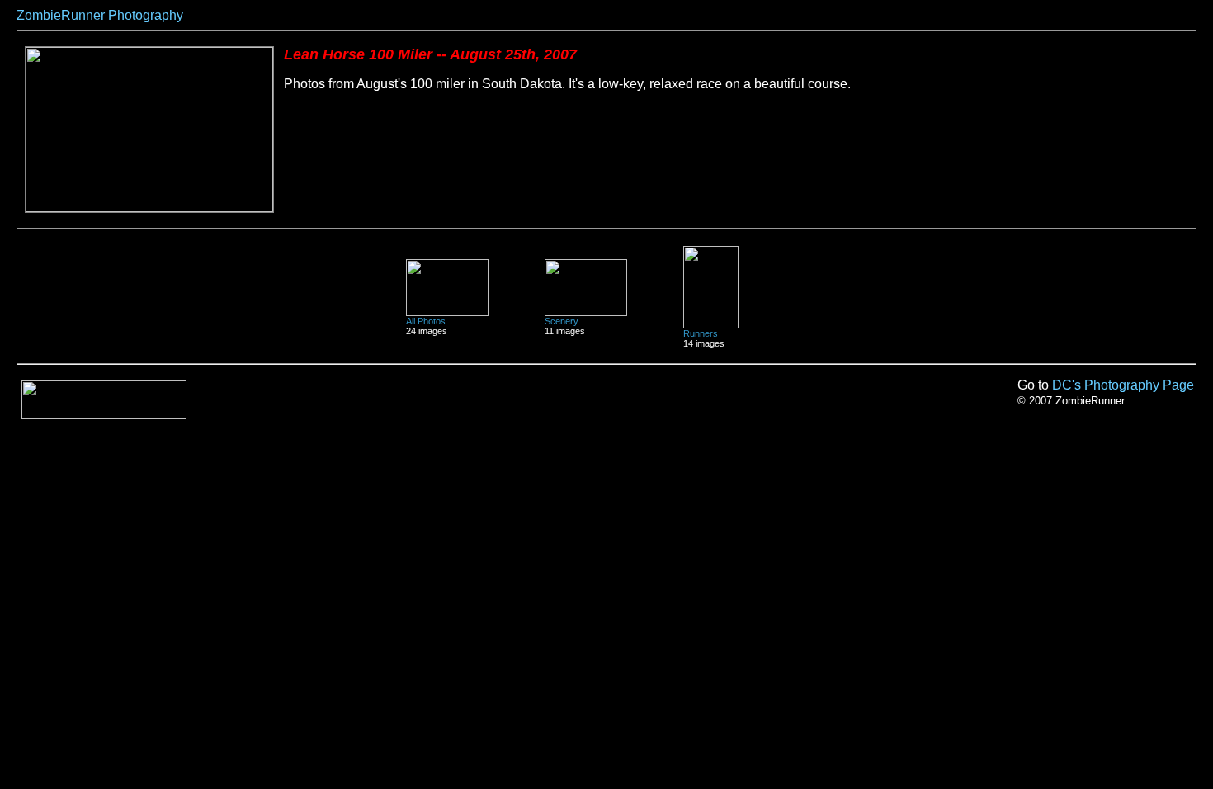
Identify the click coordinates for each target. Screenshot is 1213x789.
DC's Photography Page (1123, 385)
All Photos (426, 321)
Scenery (561, 321)
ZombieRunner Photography (100, 15)
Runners (700, 333)
